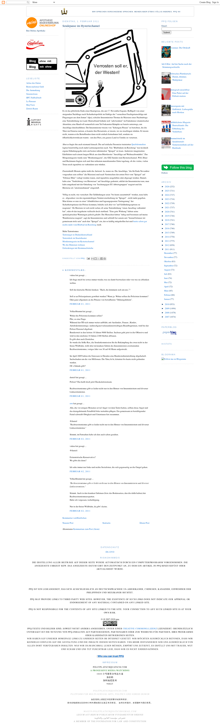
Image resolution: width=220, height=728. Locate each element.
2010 (167, 304)
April (166, 286)
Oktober (168, 261)
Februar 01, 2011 (80, 303)
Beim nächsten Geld (35, 86)
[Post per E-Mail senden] (88, 258)
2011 (167, 249)
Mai (166, 282)
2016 (167, 228)
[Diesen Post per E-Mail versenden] (92, 258)
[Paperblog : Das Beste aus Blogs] (169, 334)
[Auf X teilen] (98, 258)
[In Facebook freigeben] (101, 258)
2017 (167, 224)
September (169, 265)
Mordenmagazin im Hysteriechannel (78, 241)
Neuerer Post (67, 522)
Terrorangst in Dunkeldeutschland (77, 234)
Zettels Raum (32, 108)
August (167, 269)
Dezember (168, 253)
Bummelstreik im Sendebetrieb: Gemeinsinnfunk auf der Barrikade (181, 143)
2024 (167, 194)
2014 (167, 236)
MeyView (30, 104)
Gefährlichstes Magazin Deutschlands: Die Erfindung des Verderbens (180, 127)
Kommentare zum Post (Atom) (86, 529)
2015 (167, 232)
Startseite (106, 522)
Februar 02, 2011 (80, 438)
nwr (71, 403)
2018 (167, 220)
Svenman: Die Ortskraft (180, 47)
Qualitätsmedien (138, 144)
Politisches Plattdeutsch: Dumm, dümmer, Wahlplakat (180, 76)
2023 (167, 199)
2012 (167, 245)
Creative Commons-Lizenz (140, 628)
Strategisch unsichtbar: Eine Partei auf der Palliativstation (180, 92)
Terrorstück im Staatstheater (74, 238)
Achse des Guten (33, 82)
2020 (167, 211)
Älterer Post (144, 522)
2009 (167, 308)
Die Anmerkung (33, 90)
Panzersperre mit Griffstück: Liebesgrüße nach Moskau (181, 109)
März (166, 290)
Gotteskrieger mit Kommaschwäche (77, 248)
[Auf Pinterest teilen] (104, 258)
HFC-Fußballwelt (33, 97)
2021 (167, 207)
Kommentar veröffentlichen (74, 517)
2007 (167, 316)
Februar (167, 294)
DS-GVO (110, 551)
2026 (167, 186)
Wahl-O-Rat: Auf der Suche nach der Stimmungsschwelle (175, 65)
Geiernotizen (32, 93)
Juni (166, 278)
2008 (167, 312)
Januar (167, 299)
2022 (167, 203)
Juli (166, 273)
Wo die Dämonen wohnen (73, 244)
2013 (167, 240)
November (169, 257)
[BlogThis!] (95, 258)
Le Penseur (31, 101)
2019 (167, 215)
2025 (167, 190)
